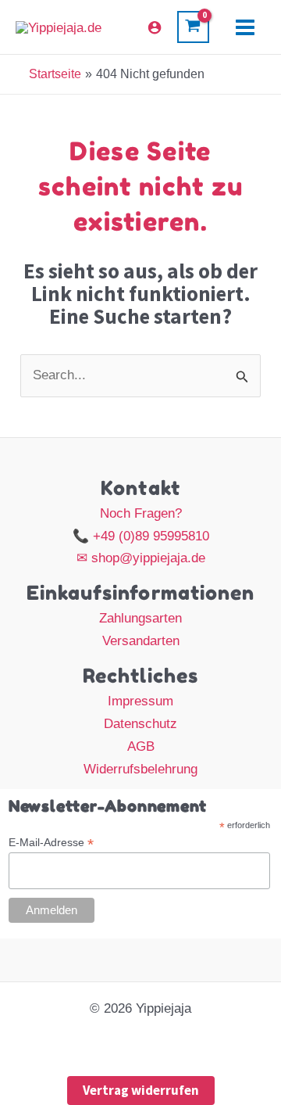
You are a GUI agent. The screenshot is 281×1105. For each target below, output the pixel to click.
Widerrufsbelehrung (140, 769)
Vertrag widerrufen (141, 1090)
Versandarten (141, 640)
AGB (141, 746)
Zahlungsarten (140, 618)
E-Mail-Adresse (51, 842)
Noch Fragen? (141, 513)
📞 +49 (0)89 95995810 (141, 536)
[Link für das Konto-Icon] (155, 27)
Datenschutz (140, 723)
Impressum (140, 701)
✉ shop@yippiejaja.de (140, 558)
